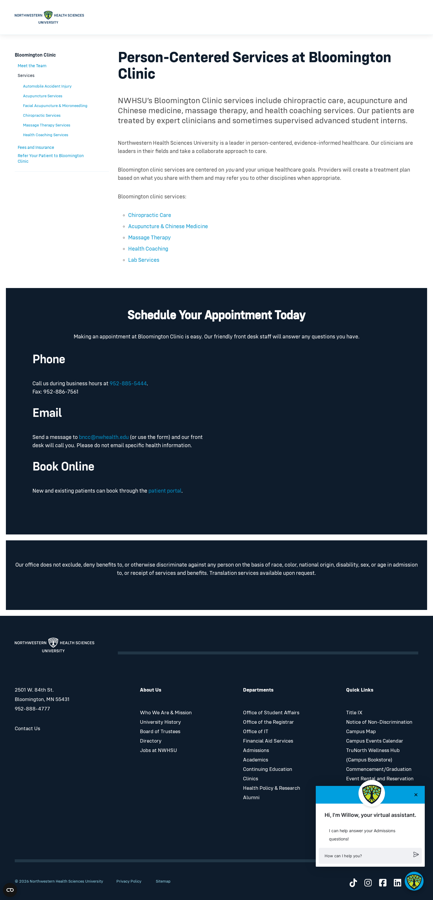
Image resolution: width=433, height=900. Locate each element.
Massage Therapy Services (46, 125)
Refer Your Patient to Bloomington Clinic (51, 159)
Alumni (251, 797)
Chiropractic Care (149, 215)
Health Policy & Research (271, 788)
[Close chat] (416, 795)
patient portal (164, 491)
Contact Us (27, 728)
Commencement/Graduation (378, 769)
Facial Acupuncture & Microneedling (55, 106)
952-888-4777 (32, 709)
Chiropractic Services (42, 115)
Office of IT (255, 731)
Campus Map (361, 731)
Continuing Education (267, 769)
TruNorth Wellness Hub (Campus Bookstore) (373, 755)
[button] (370, 856)
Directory (150, 741)
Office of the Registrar (268, 722)
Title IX (354, 712)
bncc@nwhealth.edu (104, 437)
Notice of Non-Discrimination (379, 722)
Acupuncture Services (42, 96)
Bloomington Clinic (35, 55)
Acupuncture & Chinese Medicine (168, 226)
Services (26, 75)
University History (160, 722)
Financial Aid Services (268, 741)
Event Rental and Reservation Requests (380, 783)
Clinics (250, 778)
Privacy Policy (128, 881)
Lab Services (143, 260)
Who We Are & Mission (166, 712)
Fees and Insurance (36, 147)
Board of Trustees (160, 731)
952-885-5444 (128, 383)
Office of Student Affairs (271, 712)
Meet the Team (32, 66)
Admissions (256, 750)
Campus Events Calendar (374, 741)
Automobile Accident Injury (47, 86)
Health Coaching (148, 249)
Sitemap (163, 881)
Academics (255, 760)
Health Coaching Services (45, 135)
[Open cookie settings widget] (10, 890)
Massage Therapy (149, 238)
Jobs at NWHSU (158, 750)
